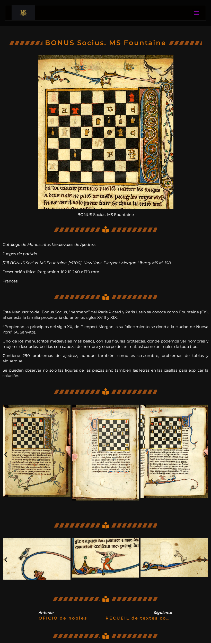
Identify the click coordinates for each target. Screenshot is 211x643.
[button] (196, 13)
